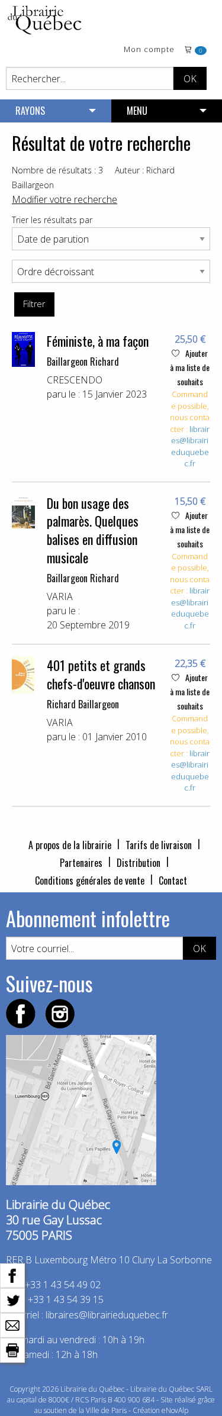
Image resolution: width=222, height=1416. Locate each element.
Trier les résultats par (52, 219)
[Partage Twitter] (12, 1299)
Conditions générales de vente (89, 880)
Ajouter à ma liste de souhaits (190, 367)
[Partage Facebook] (12, 1274)
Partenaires (81, 863)
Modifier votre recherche (64, 199)
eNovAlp (175, 1410)
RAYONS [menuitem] (30, 111)
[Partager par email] (12, 1324)
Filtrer (34, 303)
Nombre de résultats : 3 (57, 170)
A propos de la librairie (69, 845)
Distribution (138, 863)
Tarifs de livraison (159, 845)
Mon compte (149, 50)
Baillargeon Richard (83, 361)
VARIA (60, 596)
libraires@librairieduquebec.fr (190, 446)
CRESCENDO (74, 379)
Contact (173, 880)
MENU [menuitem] (137, 111)
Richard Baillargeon (83, 704)
